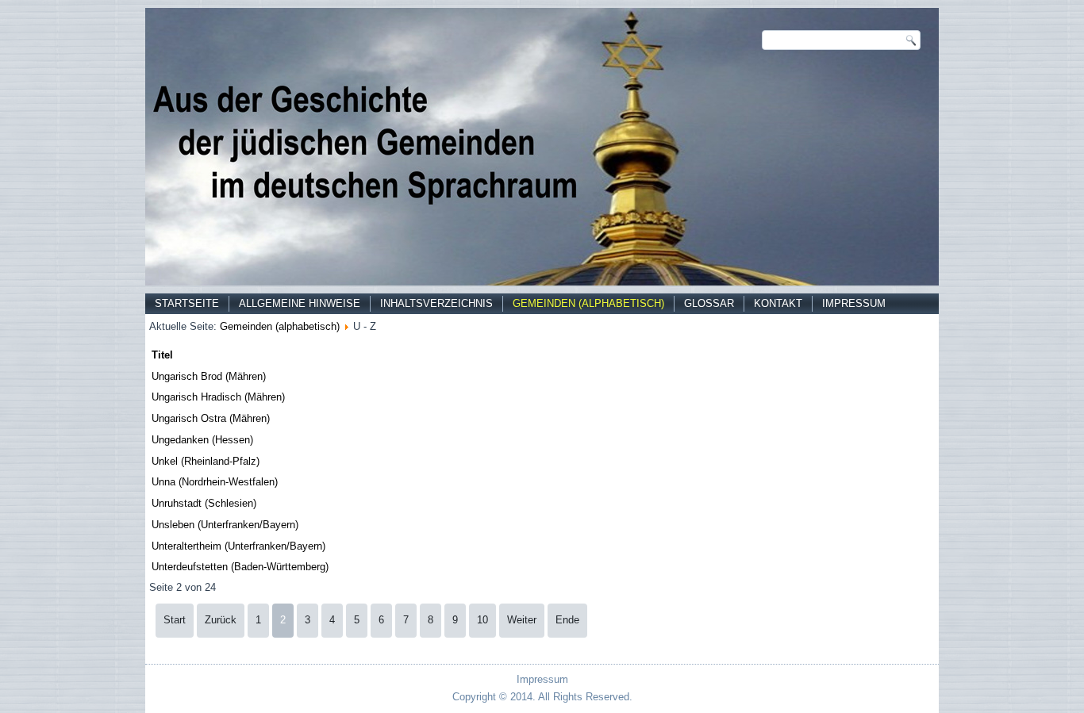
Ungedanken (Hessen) (202, 440)
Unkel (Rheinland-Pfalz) (205, 461)
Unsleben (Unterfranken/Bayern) (225, 525)
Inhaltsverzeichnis (436, 303)
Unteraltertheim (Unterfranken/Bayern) (238, 546)
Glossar (709, 303)
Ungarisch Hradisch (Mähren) (218, 397)
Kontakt (778, 303)
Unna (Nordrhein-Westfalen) (215, 482)
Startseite (187, 303)
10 (482, 620)
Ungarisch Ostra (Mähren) (211, 418)
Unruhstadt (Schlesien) (204, 503)
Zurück (220, 620)
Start (174, 620)
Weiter (521, 620)
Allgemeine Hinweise (299, 303)
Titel (162, 355)
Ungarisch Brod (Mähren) (209, 376)
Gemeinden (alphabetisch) (588, 303)
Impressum (854, 303)
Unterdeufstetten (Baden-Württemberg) (240, 567)
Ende (567, 620)
